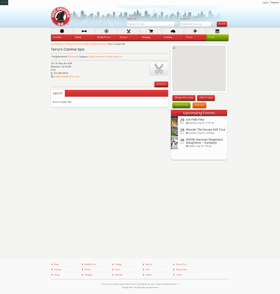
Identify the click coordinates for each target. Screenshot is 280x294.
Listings (68, 44)
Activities (57, 37)
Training (168, 37)
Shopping (146, 37)
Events (211, 37)
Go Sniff (221, 23)
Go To (4, 2)
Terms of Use (181, 264)
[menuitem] (62, 37)
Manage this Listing (184, 97)
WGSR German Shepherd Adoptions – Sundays (204, 141)
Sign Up (149, 264)
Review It (161, 84)
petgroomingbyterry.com (66, 76)
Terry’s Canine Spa (67, 49)
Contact (179, 275)
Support (149, 275)
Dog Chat (199, 105)
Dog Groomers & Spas (94, 44)
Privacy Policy (181, 269)
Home (56, 264)
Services (78, 44)
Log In (265, 2)
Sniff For (132, 19)
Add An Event (181, 105)
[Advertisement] (70, 113)
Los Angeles (56, 44)
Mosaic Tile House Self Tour (206, 129)
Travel (189, 37)
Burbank (72, 56)
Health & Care (104, 37)
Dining (78, 37)
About (58, 93)
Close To (184, 19)
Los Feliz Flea (195, 119)
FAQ (147, 269)
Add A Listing (205, 97)
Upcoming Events (199, 112)
